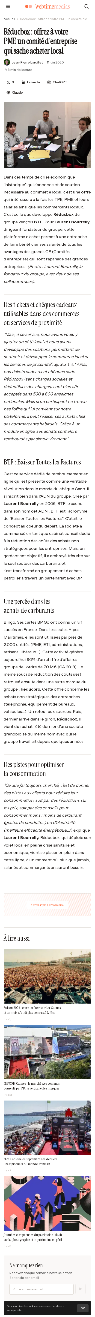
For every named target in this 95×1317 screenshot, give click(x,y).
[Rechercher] (86, 6)
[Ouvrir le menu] (8, 6)
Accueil (9, 19)
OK (83, 1308)
